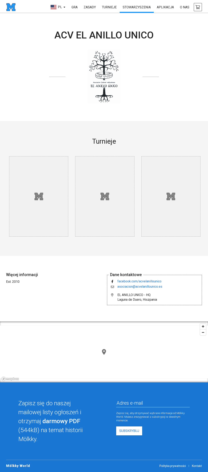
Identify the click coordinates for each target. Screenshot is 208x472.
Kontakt (197, 466)
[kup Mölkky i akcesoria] (198, 7)
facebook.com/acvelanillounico (139, 281)
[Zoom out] (203, 332)
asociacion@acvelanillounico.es (139, 286)
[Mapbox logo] (10, 379)
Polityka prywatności (172, 466)
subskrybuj (129, 431)
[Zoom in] (203, 326)
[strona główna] (11, 7)
